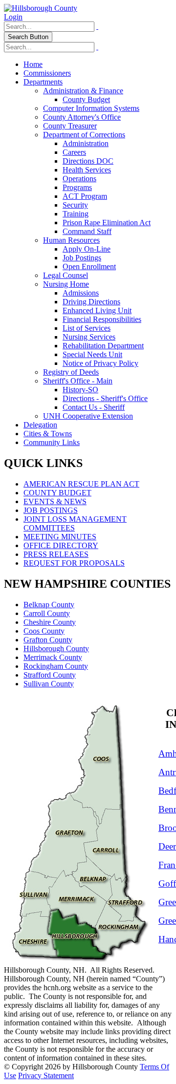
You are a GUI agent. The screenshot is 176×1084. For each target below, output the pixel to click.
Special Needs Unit (92, 354)
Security (75, 205)
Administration (86, 143)
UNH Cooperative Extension (88, 416)
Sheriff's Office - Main (77, 381)
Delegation (40, 425)
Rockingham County (55, 666)
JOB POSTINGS (50, 510)
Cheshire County (49, 622)
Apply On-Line (86, 249)
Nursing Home (66, 284)
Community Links (51, 442)
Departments (43, 82)
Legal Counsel (65, 275)
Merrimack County (52, 657)
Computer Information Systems (91, 108)
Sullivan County (48, 684)
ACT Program (85, 196)
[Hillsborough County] (40, 8)
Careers (74, 152)
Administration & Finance (83, 90)
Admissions (81, 293)
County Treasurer (70, 126)
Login (13, 17)
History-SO (80, 389)
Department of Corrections (84, 134)
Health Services (87, 170)
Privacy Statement (46, 1075)
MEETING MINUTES (59, 536)
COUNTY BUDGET (57, 493)
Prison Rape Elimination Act (107, 222)
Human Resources (71, 240)
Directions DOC (88, 161)
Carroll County (46, 613)
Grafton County (47, 640)
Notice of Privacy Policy (100, 363)
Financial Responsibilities (102, 319)
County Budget (86, 99)
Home (33, 64)
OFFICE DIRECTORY (60, 545)
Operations (79, 178)
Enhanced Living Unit (97, 310)
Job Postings (82, 258)
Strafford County (49, 675)
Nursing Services (89, 337)
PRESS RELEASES (55, 554)
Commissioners (47, 73)
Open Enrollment (89, 266)
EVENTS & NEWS (55, 501)
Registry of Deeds (71, 372)
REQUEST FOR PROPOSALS (74, 563)
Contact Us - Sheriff (94, 407)
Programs (77, 187)
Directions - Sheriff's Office (105, 398)
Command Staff (87, 231)
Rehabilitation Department (103, 345)
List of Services (86, 328)
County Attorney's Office (82, 117)
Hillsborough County (56, 648)
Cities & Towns (47, 433)
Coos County (44, 631)
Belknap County (48, 604)
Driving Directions (91, 302)
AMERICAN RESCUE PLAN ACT (81, 484)
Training (75, 214)
